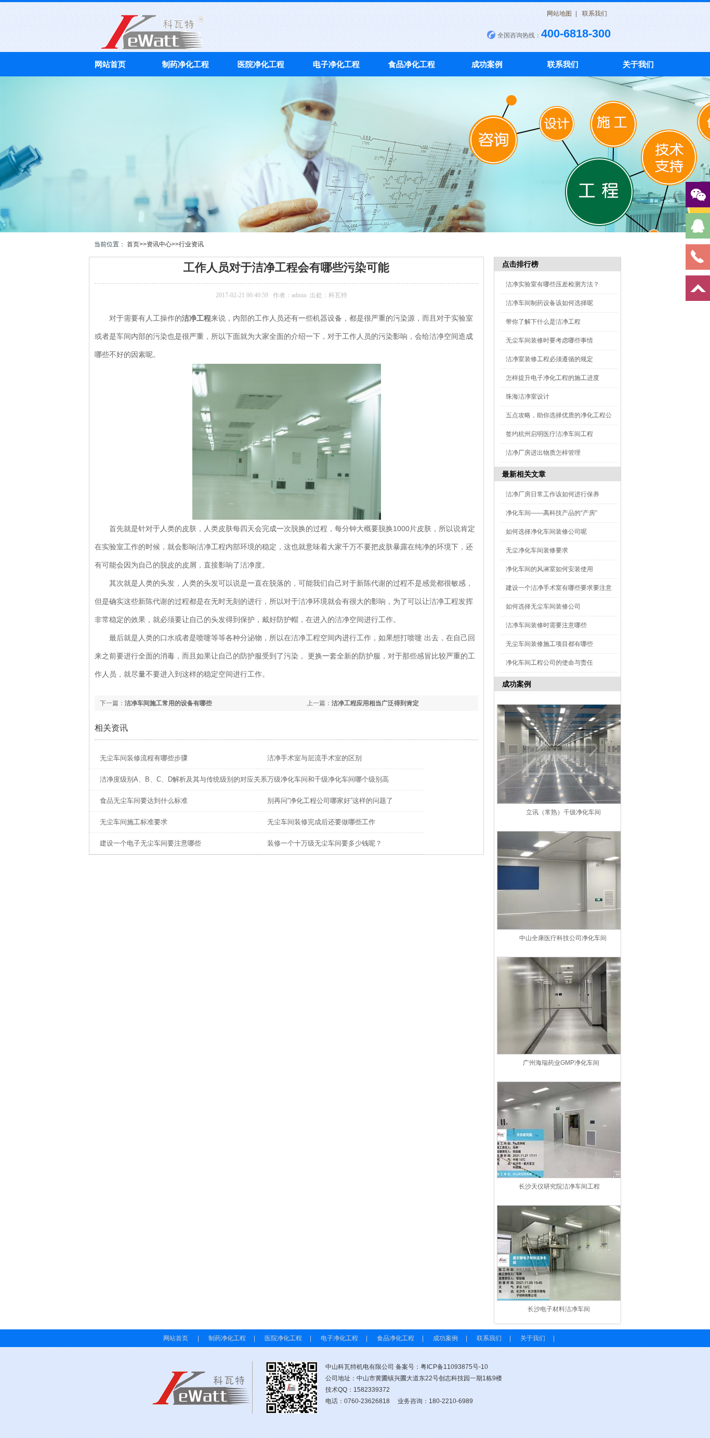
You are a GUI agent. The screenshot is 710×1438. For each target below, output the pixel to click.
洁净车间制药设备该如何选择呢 (549, 303)
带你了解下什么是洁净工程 (543, 321)
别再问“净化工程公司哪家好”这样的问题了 (330, 800)
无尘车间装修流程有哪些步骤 (144, 758)
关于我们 (638, 64)
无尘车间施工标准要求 (133, 822)
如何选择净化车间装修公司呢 (546, 531)
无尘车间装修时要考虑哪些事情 (549, 340)
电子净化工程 (336, 64)
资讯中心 (159, 244)
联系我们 (594, 13)
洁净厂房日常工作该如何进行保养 (552, 494)
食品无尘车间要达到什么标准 (144, 800)
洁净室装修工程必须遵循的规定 (549, 359)
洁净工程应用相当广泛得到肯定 (375, 703)
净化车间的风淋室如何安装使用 (549, 569)
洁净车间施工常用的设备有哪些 (168, 703)
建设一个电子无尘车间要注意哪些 (150, 843)
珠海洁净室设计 (527, 396)
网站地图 (559, 13)
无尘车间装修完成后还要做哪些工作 (321, 822)
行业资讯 (191, 244)
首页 (133, 244)
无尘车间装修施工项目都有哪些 (549, 644)
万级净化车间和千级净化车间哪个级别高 (328, 779)
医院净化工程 (261, 64)
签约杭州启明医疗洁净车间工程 (549, 434)
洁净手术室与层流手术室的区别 (314, 758)
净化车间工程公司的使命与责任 (549, 662)
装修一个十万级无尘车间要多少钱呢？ (324, 843)
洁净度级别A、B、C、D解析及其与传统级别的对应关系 (183, 779)
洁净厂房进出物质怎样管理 (543, 452)
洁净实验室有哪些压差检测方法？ (552, 284)
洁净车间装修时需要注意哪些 (546, 625)
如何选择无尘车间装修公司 (543, 606)
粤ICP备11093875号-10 (454, 1366)
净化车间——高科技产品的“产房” (551, 513)
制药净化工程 (185, 64)
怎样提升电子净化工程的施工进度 (552, 377)
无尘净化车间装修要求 (537, 550)
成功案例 (487, 64)
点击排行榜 (520, 264)
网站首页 (110, 64)
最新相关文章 (524, 474)
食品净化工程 (411, 64)
